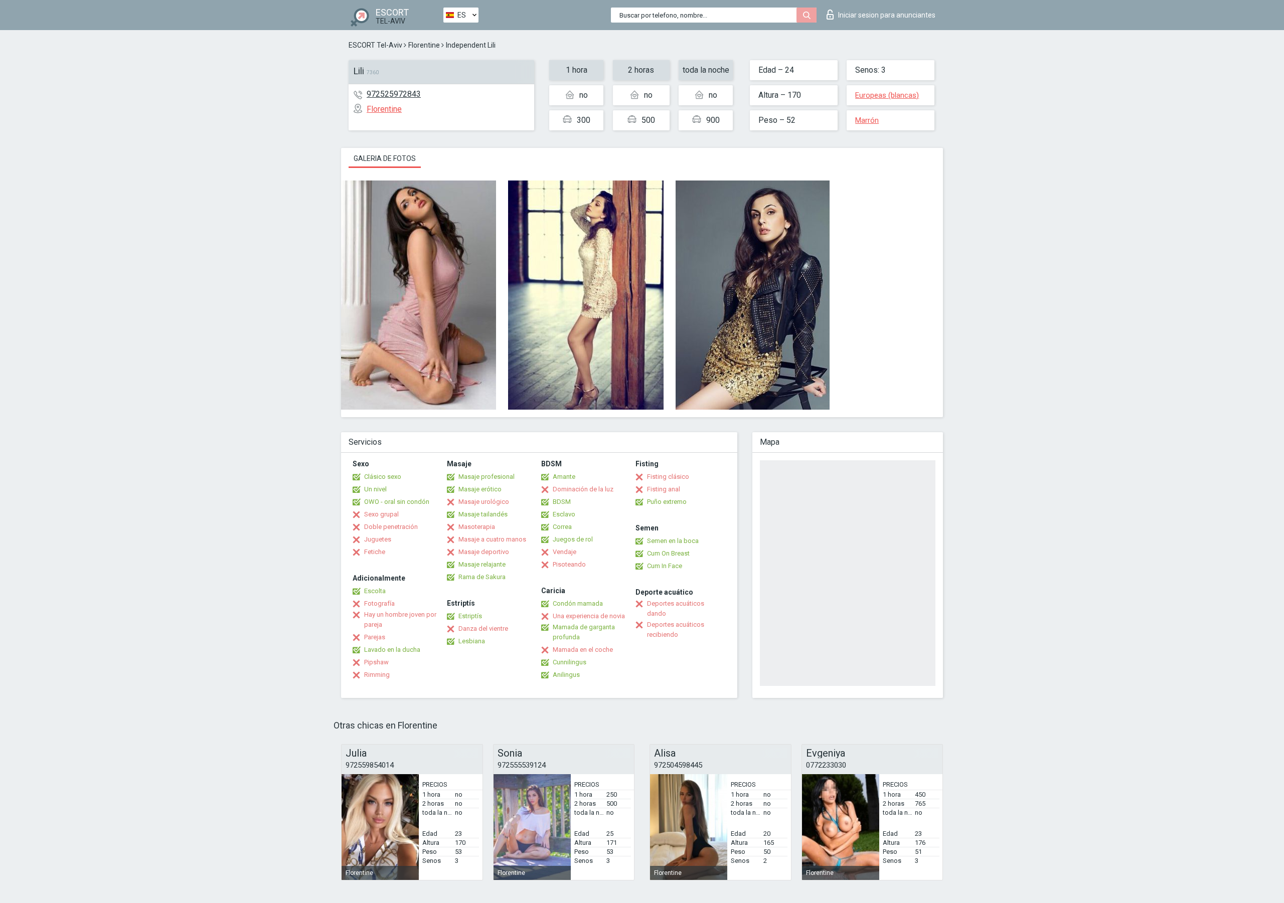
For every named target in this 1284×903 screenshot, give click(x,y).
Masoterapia (476, 526)
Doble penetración (391, 526)
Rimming (377, 674)
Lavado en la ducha (392, 649)
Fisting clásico (668, 476)
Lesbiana (471, 641)
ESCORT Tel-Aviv (375, 45)
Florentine (424, 45)
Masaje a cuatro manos (492, 539)
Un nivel (375, 489)
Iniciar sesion (886, 15)
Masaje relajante (482, 564)
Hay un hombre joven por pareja (400, 619)
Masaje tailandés (483, 514)
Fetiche (374, 552)
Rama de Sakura (482, 577)
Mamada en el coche (583, 649)
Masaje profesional (486, 476)
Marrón (867, 120)
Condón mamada (578, 603)
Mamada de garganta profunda (584, 632)
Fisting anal (663, 489)
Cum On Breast (668, 553)
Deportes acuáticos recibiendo (675, 629)
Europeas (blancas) (887, 95)
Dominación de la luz (583, 489)
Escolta (375, 591)
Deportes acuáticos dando (675, 608)
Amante (564, 476)
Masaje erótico (480, 489)
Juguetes (377, 539)
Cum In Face (664, 566)
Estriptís (470, 616)
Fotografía (379, 603)
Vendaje (564, 552)
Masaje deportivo (483, 552)
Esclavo (564, 514)
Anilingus (566, 674)
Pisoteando (569, 564)
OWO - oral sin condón (396, 501)
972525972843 (394, 94)
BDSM (562, 501)
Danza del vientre (483, 628)
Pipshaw (376, 662)
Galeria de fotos (385, 158)
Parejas (374, 637)
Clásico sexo (382, 476)
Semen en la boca (673, 541)
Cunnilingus (569, 662)
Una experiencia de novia (589, 616)
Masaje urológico (483, 501)
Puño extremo (667, 501)
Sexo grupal (381, 514)
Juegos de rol (573, 539)
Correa (562, 526)
